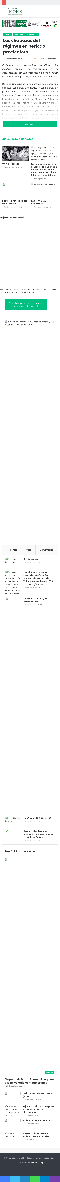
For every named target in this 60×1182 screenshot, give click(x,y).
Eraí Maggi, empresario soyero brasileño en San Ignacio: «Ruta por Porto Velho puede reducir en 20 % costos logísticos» (44, 170)
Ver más (29, 124)
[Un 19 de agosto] (15, 153)
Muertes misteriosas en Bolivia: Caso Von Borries (36, 1135)
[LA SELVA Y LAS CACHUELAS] (44, 190)
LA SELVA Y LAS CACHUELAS (38, 202)
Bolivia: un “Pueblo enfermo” (38, 1120)
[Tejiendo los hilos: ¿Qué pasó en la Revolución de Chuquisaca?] (13, 1111)
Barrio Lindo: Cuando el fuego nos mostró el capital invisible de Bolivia (38, 834)
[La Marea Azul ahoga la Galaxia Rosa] (15, 190)
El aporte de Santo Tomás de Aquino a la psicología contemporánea (29, 1081)
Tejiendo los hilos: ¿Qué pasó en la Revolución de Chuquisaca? (38, 1109)
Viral (28, 549)
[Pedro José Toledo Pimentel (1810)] (13, 1097)
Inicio (15, 34)
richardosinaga (37, 1162)
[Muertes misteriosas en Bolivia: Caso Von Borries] (13, 1138)
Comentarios (46, 549)
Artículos (7, 34)
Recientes (12, 549)
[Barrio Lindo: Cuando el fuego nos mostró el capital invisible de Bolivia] (13, 835)
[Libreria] (30, 23)
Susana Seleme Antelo (29, 34)
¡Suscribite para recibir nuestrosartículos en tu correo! (25, 305)
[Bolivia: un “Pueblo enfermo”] (13, 1124)
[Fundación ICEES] (19, 11)
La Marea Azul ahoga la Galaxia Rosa (14, 202)
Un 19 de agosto (10, 163)
